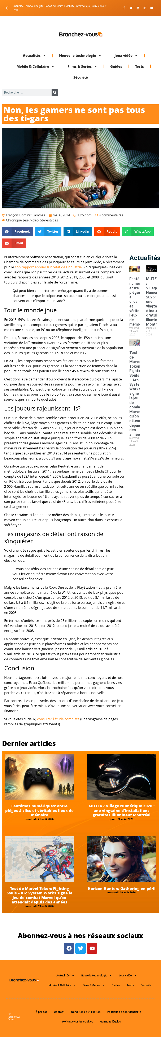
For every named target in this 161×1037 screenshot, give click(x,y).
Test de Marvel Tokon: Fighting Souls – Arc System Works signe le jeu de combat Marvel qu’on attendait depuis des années (137, 393)
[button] (17, 231)
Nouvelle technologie (77, 55)
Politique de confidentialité (124, 1011)
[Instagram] (145, 8)
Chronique (14, 220)
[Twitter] (131, 8)
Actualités (32, 55)
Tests (139, 66)
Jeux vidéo (123, 55)
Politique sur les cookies (77, 1021)
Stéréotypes (49, 220)
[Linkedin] (138, 8)
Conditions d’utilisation (85, 1011)
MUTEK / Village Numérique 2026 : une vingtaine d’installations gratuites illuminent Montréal (122, 810)
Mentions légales (110, 1021)
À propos (41, 1011)
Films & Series (80, 66)
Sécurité (80, 77)
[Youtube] (152, 8)
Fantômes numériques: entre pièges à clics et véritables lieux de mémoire (39, 810)
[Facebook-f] (124, 8)
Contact (59, 1011)
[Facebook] (69, 948)
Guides (116, 66)
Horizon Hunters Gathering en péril (122, 888)
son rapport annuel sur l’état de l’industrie (48, 267)
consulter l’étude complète (58, 719)
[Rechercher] (55, 92)
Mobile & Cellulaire (33, 66)
